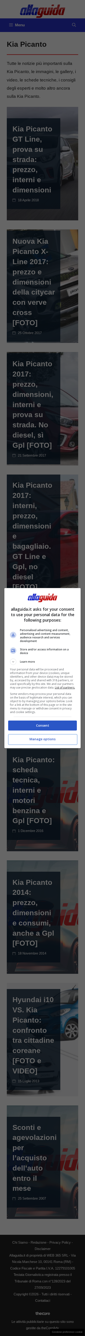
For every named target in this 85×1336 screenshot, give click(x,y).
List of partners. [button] (65, 687)
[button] (42, 662)
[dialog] (42, 668)
